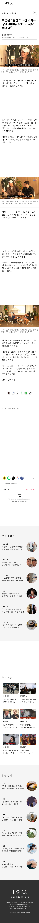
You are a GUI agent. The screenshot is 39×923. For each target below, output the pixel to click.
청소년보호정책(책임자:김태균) (17, 904)
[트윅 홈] (7, 3)
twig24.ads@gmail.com (23, 908)
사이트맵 (27, 904)
